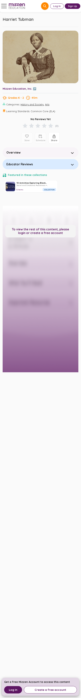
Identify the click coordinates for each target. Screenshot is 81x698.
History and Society (32, 104)
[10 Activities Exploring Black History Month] (31, 186)
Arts (47, 104)
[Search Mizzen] (45, 6)
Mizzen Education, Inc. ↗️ (19, 88)
